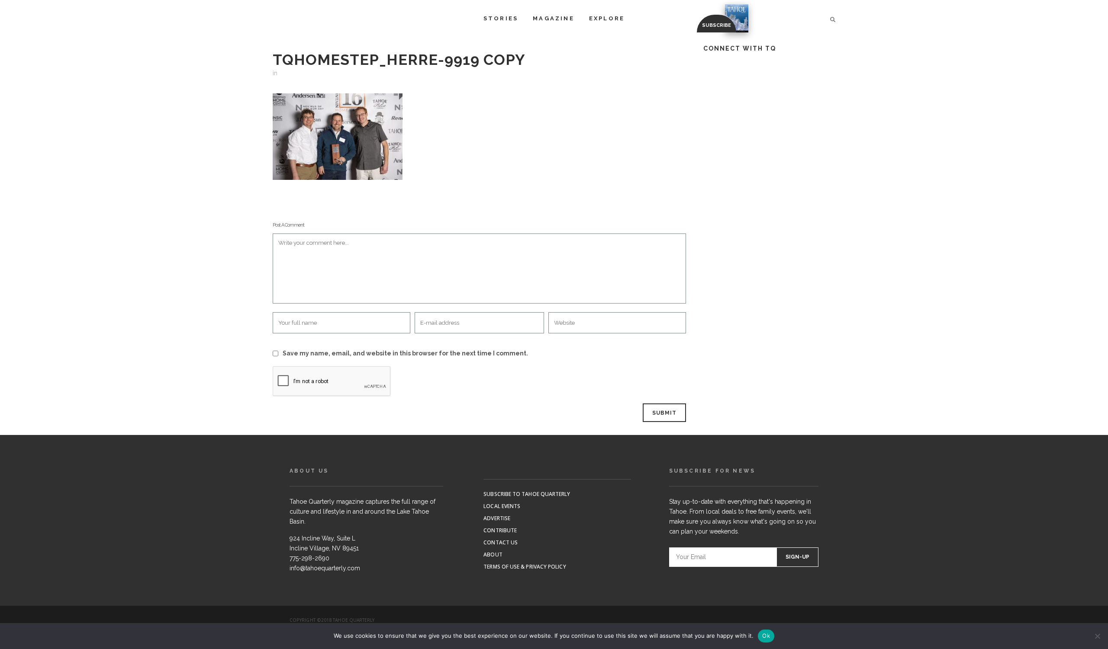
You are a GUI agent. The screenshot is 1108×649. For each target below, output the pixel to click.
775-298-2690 (309, 558)
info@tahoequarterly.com (325, 568)
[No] (1097, 636)
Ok (766, 635)
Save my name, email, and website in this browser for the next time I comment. (405, 353)
